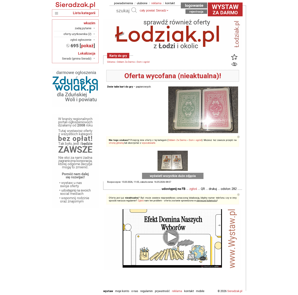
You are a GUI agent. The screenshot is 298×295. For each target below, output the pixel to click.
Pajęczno (86, 261)
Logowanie (194, 5)
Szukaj (134, 10)
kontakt (170, 3)
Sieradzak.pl (234, 291)
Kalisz (88, 248)
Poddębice (85, 265)
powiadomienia (123, 3)
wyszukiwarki (148, 143)
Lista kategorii (84, 13)
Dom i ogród (143, 61)
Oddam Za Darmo (126, 61)
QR (203, 189)
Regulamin (146, 291)
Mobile (200, 291)
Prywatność (162, 291)
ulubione (142, 3)
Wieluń (87, 278)
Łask (88, 240)
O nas (134, 291)
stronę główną (116, 143)
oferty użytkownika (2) (77, 34)
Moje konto (122, 291)
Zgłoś (141, 200)
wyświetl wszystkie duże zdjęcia (173, 176)
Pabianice (86, 257)
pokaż (87, 45)
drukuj (213, 189)
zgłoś (193, 189)
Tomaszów (85, 269)
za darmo (225, 9)
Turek (88, 273)
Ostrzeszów (84, 252)
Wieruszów (85, 282)
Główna (111, 61)
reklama (156, 3)
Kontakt (189, 291)
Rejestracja (196, 11)
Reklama (177, 291)
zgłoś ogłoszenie (80, 39)
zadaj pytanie (83, 28)
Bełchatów (85, 236)
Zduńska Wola (83, 286)
